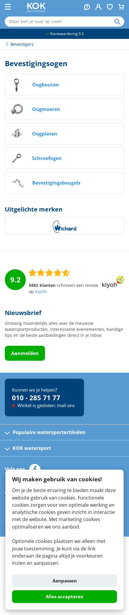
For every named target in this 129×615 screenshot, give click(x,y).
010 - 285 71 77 (36, 397)
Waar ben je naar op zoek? (119, 21)
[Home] (36, 10)
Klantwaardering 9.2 (66, 33)
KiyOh (41, 291)
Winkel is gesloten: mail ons (45, 405)
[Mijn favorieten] (110, 7)
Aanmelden (25, 353)
